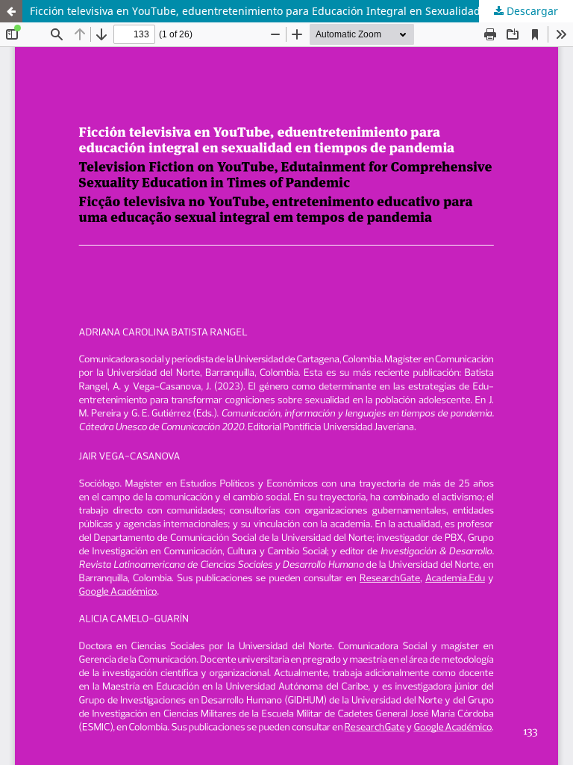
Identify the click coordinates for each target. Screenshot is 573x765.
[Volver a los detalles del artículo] (11, 11)
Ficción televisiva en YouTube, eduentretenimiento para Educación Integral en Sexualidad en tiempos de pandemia (301, 11)
